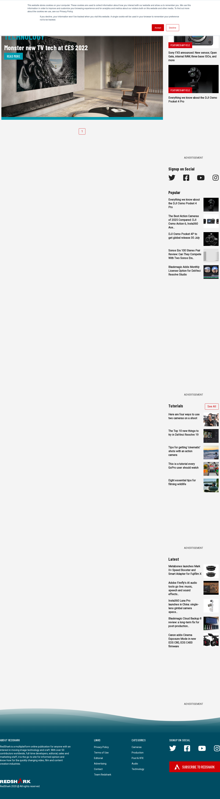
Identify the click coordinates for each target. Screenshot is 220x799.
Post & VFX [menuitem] (138, 758)
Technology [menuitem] (138, 769)
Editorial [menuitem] (98, 758)
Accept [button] (158, 27)
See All (211, 406)
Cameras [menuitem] (137, 747)
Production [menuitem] (138, 752)
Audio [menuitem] (135, 763)
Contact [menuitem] (98, 769)
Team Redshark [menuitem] (102, 774)
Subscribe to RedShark (198, 767)
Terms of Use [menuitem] (101, 752)
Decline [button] (172, 27)
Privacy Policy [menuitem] (101, 747)
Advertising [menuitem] (100, 763)
